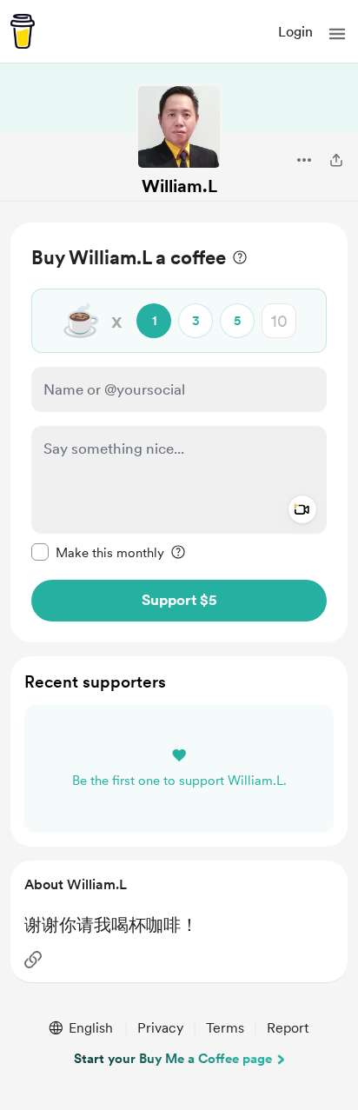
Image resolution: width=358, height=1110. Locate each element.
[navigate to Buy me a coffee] (22, 31)
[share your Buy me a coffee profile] (336, 160)
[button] (337, 33)
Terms (225, 1028)
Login (295, 31)
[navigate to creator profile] (179, 126)
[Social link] (33, 959)
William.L (179, 186)
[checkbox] (97, 552)
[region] (179, 432)
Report (287, 1028)
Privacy (160, 1028)
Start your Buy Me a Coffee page (173, 1059)
